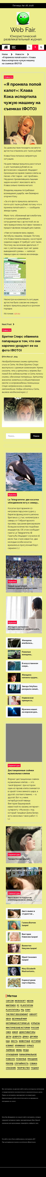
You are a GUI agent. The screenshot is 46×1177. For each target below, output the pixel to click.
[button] (29, 47)
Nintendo (11, 1005)
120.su (17, 313)
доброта (16, 1037)
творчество (23, 1068)
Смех (8, 1032)
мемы (19, 1050)
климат (10, 1046)
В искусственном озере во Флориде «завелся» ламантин (30, 664)
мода (26, 1050)
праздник (32, 1059)
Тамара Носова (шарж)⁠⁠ (18, 859)
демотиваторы (27, 1032)
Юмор (15, 1032)
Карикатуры (14, 765)
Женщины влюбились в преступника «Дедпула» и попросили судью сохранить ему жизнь (30, 641)
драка (25, 1037)
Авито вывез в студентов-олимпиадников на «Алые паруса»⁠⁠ (20, 899)
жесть (14, 1041)
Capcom (10, 1001)
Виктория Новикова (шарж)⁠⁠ (30, 935)
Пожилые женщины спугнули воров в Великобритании (30, 653)
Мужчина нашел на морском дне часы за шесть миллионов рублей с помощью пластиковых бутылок (29, 710)
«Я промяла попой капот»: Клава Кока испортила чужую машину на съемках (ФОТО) (22, 96)
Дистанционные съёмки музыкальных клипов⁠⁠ (21, 772)
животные (24, 1041)
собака (33, 1063)
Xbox (8, 1019)
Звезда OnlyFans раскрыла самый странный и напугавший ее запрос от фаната (30, 687)
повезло (10, 1059)
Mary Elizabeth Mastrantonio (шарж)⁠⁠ (29, 970)
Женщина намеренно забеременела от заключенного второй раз (23, 628)
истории (36, 1041)
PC (18, 1005)
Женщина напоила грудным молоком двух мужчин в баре (30, 676)
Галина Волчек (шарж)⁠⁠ (29, 924)
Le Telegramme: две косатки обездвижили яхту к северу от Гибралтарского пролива (23, 501)
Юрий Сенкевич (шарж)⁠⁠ (29, 958)
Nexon (30, 1001)
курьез (30, 1046)
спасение (11, 1068)
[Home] (6, 47)
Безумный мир (19, 1019)
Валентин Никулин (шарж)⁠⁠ (29, 947)
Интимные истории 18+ (18, 1023)
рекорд (9, 1063)
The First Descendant (17, 1014)
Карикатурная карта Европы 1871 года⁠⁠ (28, 981)
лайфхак (10, 1050)
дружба (34, 1037)
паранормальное (28, 1055)
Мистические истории (18, 1028)
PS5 (22, 1010)
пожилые (21, 1059)
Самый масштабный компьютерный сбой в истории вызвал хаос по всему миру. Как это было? (22, 587)
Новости (8, 77)
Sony (27, 1010)
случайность (21, 1063)
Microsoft (20, 1001)
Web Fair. (23, 29)
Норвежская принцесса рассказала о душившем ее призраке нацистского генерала (28, 699)
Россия (35, 1028)
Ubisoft (33, 1014)
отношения (12, 1055)
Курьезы (12, 495)
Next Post (7, 324)
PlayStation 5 (13, 1010)
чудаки (35, 1068)
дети (8, 1037)
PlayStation (26, 1005)
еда (8, 1041)
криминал (20, 1046)
